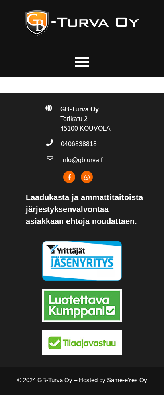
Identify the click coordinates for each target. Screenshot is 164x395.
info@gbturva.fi (82, 160)
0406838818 (79, 144)
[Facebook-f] (69, 177)
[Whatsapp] (87, 177)
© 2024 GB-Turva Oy (44, 380)
